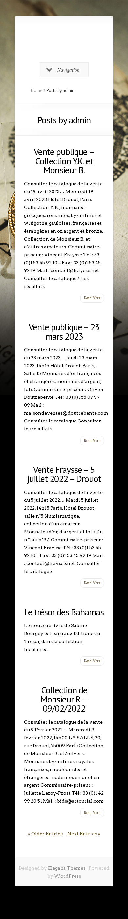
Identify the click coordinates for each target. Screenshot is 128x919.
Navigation (68, 69)
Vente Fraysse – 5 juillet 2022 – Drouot (64, 474)
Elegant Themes (67, 868)
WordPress (67, 876)
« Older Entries (45, 833)
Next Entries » (83, 833)
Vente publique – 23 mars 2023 (64, 331)
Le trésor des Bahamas (64, 612)
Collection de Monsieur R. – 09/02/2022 (64, 699)
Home (36, 90)
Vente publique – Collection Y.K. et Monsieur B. (64, 160)
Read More (92, 297)
